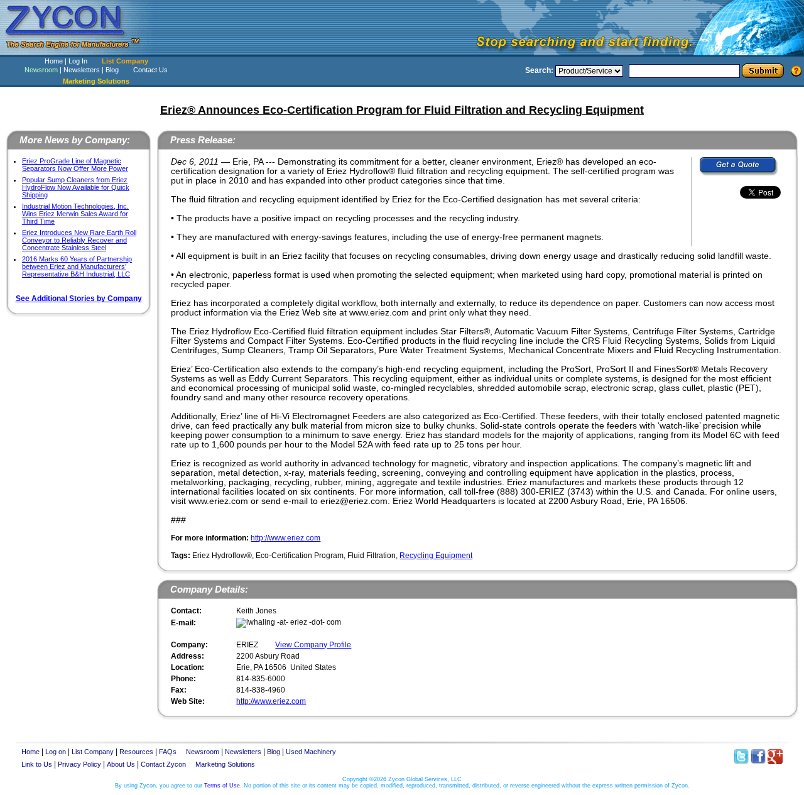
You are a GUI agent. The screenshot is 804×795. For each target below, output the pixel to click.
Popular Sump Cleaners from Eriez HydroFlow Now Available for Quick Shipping (75, 187)
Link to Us (36, 764)
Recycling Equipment (435, 555)
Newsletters (81, 70)
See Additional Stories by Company (79, 298)
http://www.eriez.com (285, 538)
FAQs (168, 751)
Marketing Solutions (225, 764)
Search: (539, 70)
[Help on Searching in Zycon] (796, 70)
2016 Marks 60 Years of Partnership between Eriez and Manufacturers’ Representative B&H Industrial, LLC (77, 266)
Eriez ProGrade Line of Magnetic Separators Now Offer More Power (75, 164)
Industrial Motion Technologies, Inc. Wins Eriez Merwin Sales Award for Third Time (75, 213)
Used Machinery (311, 751)
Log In (77, 61)
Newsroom (41, 70)
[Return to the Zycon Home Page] (78, 52)
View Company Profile (313, 644)
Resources (136, 751)
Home (54, 61)
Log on (55, 751)
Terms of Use (222, 785)
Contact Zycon (163, 764)
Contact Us (150, 70)
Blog (112, 70)
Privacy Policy (79, 764)
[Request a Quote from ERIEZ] (739, 166)
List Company (125, 61)
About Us (121, 764)
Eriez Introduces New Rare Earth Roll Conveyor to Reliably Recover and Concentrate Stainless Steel (79, 240)
